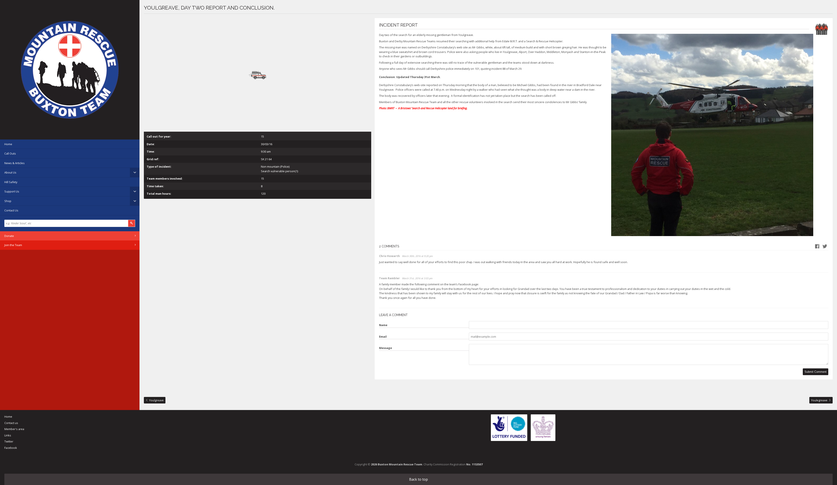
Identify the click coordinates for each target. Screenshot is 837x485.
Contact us (11, 423)
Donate (9, 236)
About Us (10, 172)
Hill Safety (10, 182)
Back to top (418, 479)
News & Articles (14, 163)
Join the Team (13, 245)
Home (8, 144)
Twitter (8, 441)
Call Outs (10, 153)
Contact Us (11, 210)
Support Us (11, 191)
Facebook (10, 448)
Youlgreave (156, 400)
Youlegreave (819, 400)
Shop (7, 201)
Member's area (14, 429)
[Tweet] (824, 246)
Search (131, 223)
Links (7, 435)
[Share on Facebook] (817, 246)
